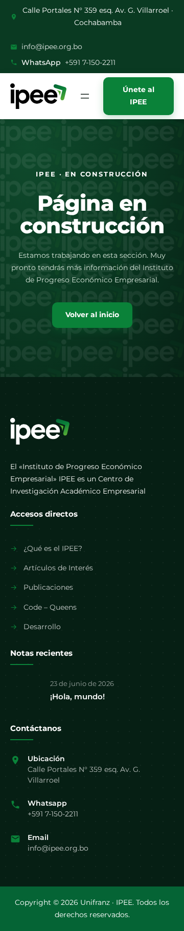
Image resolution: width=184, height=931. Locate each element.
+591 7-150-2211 (90, 62)
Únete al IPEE (138, 95)
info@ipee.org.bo (51, 46)
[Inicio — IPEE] (40, 431)
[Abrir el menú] (85, 96)
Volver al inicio (92, 314)
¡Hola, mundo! (77, 696)
